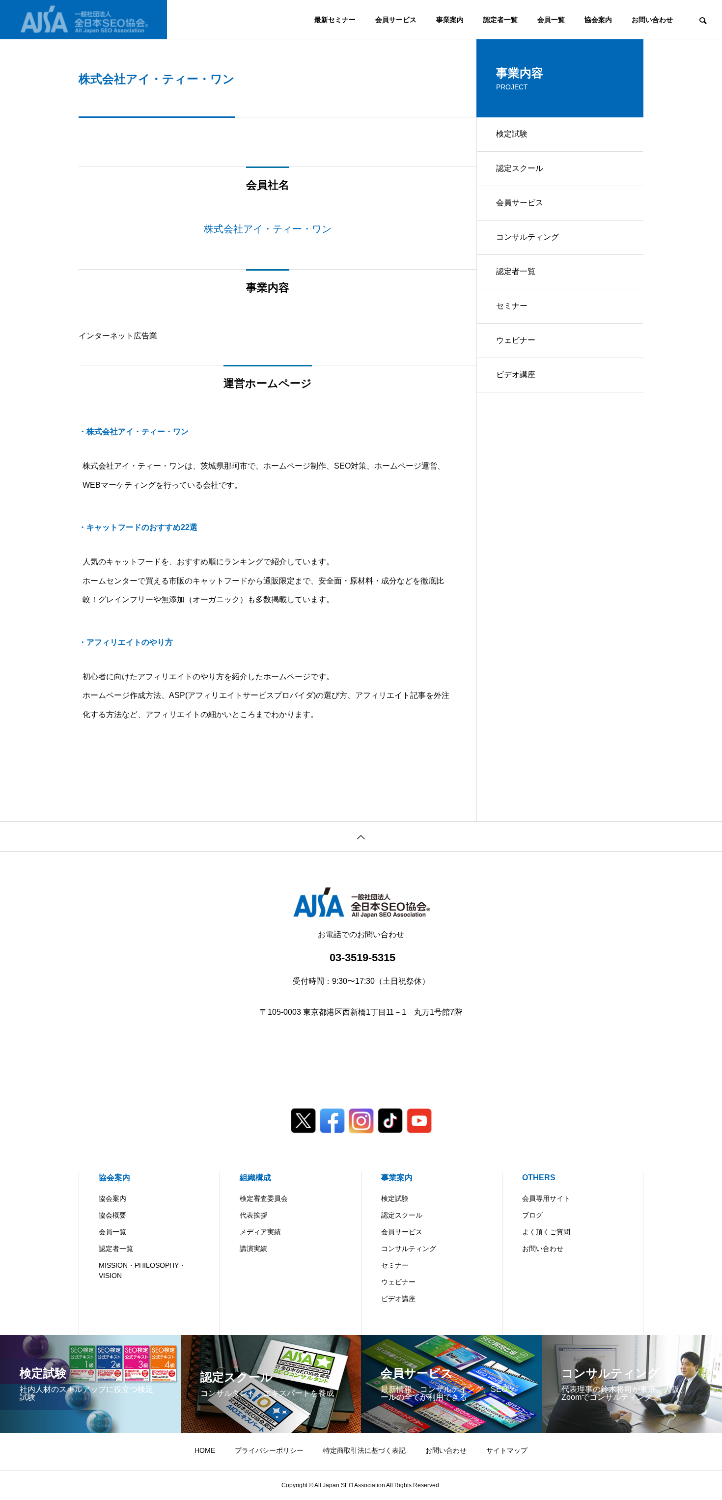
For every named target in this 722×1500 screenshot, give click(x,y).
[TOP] (361, 836)
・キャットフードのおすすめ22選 (138, 527)
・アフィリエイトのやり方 (126, 642)
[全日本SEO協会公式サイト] (83, 19)
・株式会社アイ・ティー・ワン (134, 431)
